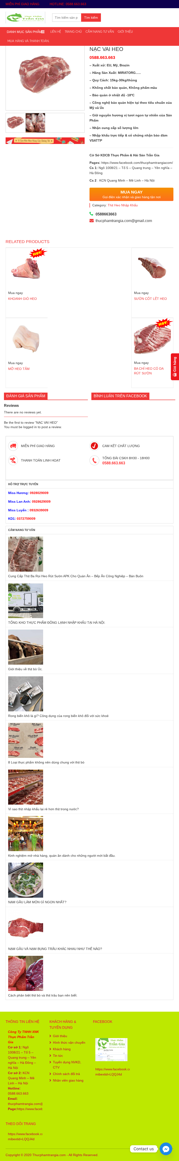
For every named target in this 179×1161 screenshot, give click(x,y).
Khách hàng (62, 1049)
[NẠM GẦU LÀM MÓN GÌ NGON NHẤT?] (89, 880)
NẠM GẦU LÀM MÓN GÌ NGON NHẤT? (37, 902)
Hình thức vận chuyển (69, 1042)
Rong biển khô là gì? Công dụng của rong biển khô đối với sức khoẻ (58, 716)
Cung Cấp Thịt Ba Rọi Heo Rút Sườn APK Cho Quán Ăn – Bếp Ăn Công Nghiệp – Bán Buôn (75, 576)
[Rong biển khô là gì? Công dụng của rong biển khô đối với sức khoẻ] (89, 693)
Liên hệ (55, 32)
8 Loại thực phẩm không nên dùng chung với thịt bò (46, 762)
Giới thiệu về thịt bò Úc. (25, 669)
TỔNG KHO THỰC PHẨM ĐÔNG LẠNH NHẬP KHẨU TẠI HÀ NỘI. (56, 622)
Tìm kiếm (91, 17)
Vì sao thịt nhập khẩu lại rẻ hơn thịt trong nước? (43, 809)
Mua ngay (15, 293)
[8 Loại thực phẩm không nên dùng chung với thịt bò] (89, 740)
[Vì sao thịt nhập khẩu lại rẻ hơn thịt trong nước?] (89, 787)
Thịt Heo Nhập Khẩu (123, 205)
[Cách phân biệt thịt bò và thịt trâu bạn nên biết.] (89, 973)
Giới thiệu (125, 32)
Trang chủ (73, 32)
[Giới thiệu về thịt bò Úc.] (89, 647)
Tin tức (58, 1055)
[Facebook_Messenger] (166, 1149)
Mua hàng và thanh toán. (28, 41)
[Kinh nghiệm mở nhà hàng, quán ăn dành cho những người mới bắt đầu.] (89, 833)
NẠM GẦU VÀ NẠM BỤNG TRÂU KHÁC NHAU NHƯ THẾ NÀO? (55, 949)
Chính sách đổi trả (66, 1074)
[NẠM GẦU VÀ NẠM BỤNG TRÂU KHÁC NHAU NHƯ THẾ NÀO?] (89, 926)
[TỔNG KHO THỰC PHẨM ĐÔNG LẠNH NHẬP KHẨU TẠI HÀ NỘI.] (89, 600)
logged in (30, 427)
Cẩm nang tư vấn (100, 32)
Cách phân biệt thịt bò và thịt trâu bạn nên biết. (42, 995)
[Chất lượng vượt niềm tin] (25, 17)
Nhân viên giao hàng (68, 1080)
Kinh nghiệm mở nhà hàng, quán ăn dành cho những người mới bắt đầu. (62, 855)
